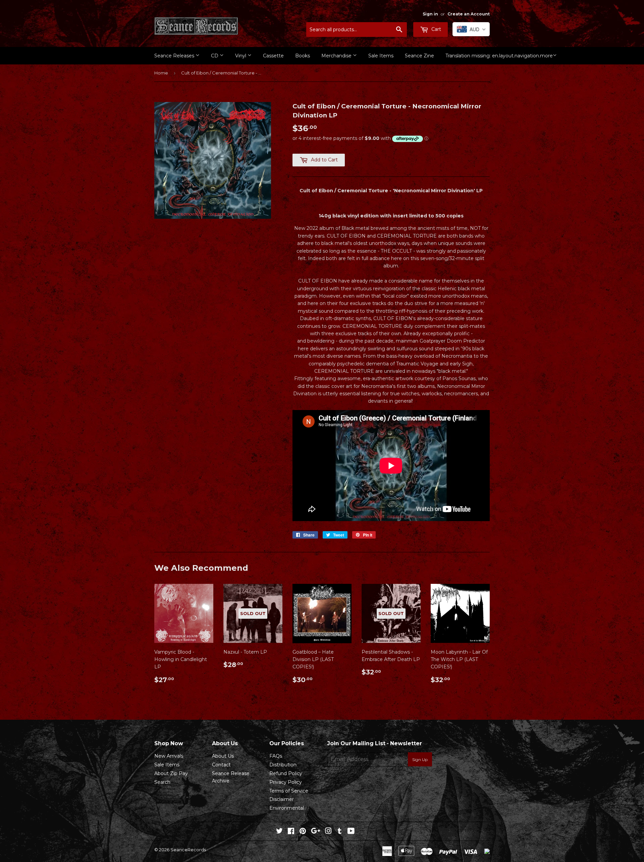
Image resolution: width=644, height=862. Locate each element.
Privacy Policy (285, 782)
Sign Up (420, 759)
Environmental (286, 808)
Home (161, 72)
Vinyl (241, 56)
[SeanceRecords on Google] (315, 832)
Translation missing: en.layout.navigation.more (499, 56)
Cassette (273, 56)
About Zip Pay (171, 773)
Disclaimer (281, 799)
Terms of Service (288, 791)
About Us (223, 756)
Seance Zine (419, 56)
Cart (435, 29)
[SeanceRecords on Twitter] (279, 832)
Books (302, 56)
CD (215, 56)
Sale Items (380, 56)
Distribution (283, 765)
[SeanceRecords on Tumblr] (339, 832)
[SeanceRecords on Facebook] (290, 832)
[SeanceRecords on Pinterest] (302, 832)
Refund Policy (285, 773)
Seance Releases (175, 56)
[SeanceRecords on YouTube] (351, 832)
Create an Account (468, 13)
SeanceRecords (188, 849)
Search (162, 782)
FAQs (275, 756)
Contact (221, 765)
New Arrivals (168, 756)
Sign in (430, 13)
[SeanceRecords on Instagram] (328, 832)
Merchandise (337, 56)
